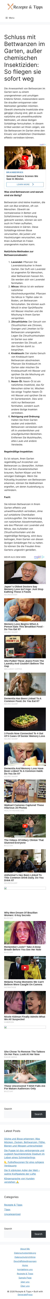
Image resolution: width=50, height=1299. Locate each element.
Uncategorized (12, 1214)
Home (25, 1265)
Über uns (25, 1286)
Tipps (7, 1209)
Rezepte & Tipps (13, 1204)
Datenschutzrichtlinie (25, 1257)
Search (8, 1108)
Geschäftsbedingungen (25, 1261)
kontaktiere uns (25, 1269)
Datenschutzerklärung (25, 1253)
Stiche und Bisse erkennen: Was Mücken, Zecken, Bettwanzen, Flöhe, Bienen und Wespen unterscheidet (24, 1142)
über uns (25, 1282)
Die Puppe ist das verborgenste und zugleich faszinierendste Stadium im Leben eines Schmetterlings (24, 1154)
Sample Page (25, 1277)
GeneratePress (25, 1294)
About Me (25, 1249)
